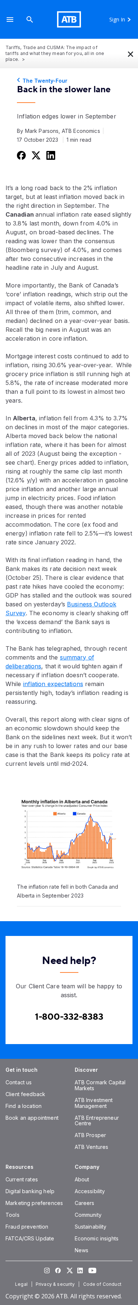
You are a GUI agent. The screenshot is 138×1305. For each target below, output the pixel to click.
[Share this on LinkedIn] (50, 155)
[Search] (30, 19)
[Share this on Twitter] (35, 155)
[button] (10, 19)
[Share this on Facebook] (20, 155)
